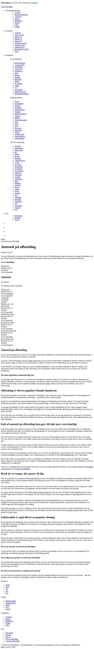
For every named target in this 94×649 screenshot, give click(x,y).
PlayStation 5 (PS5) (22, 49)
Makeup (18, 183)
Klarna (17, 19)
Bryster (17, 156)
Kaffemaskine (20, 110)
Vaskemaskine (20, 136)
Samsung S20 (20, 45)
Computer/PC (20, 65)
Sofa (16, 126)
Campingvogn (20, 161)
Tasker (17, 189)
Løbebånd (18, 179)
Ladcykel (18, 175)
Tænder (17, 208)
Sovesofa (18, 128)
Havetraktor (19, 104)
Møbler (17, 118)
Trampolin (18, 206)
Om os (17, 220)
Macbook (18, 79)
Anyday (18, 13)
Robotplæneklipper (22, 94)
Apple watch (19, 35)
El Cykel (18, 165)
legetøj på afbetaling (22, 469)
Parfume (18, 185)
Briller (17, 154)
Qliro (16, 25)
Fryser (17, 101)
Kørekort (18, 173)
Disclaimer (18, 216)
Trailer (17, 132)
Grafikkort (18, 71)
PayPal (17, 23)
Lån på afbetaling (12, 639)
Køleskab (18, 108)
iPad (16, 73)
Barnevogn (19, 150)
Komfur (17, 106)
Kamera (17, 77)
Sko (16, 195)
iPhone (17, 75)
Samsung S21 (20, 47)
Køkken (18, 112)
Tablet (17, 86)
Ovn (16, 122)
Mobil (17, 81)
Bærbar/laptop (20, 63)
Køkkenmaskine (20, 114)
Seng (16, 124)
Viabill (17, 27)
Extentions (18, 169)
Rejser (17, 187)
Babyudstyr (19, 148)
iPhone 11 (18, 37)
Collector (18, 17)
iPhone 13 (18, 41)
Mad (16, 181)
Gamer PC (18, 69)
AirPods (18, 33)
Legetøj (17, 177)
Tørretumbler (19, 134)
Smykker (18, 199)
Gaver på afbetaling (13, 641)
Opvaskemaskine (21, 120)
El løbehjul (19, 67)
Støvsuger (18, 130)
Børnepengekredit (21, 15)
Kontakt (18, 218)
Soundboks (19, 90)
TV (16, 88)
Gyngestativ (19, 171)
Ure (16, 210)
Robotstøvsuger (20, 92)
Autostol (18, 146)
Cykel (17, 163)
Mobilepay (18, 21)
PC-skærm (18, 83)
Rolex (17, 191)
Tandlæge (18, 202)
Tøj (16, 204)
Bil (16, 152)
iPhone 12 (18, 39)
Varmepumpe (19, 138)
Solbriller (18, 197)
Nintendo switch (21, 43)
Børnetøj (18, 158)
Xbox (17, 51)
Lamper (17, 116)
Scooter (17, 193)
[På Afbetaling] (7, 7)
